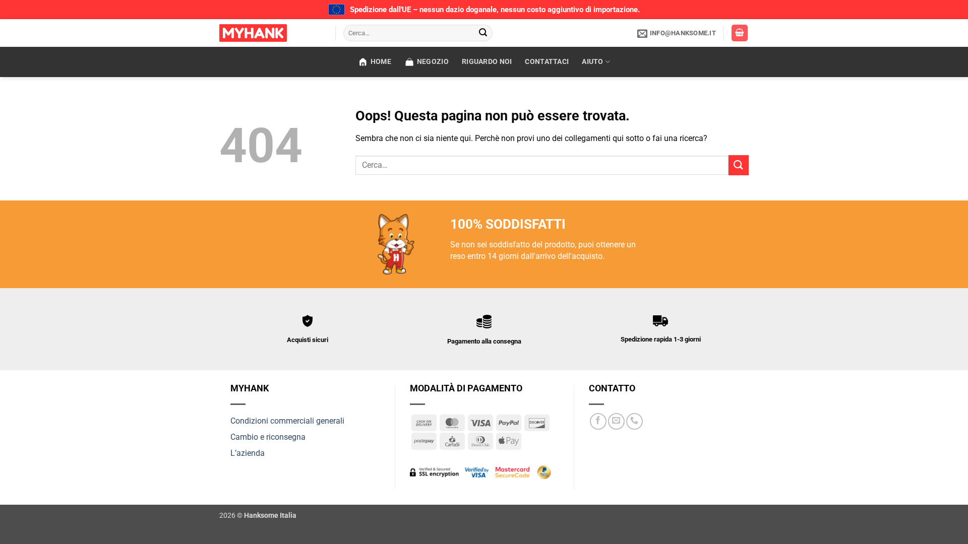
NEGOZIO (433, 61)
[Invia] (483, 33)
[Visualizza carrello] (740, 33)
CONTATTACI (547, 61)
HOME (381, 61)
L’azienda (247, 453)
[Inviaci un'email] (616, 421)
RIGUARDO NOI (487, 61)
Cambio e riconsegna (268, 437)
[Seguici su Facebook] (598, 421)
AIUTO (592, 61)
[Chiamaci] (634, 421)
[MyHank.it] (269, 33)
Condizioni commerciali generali (287, 421)
